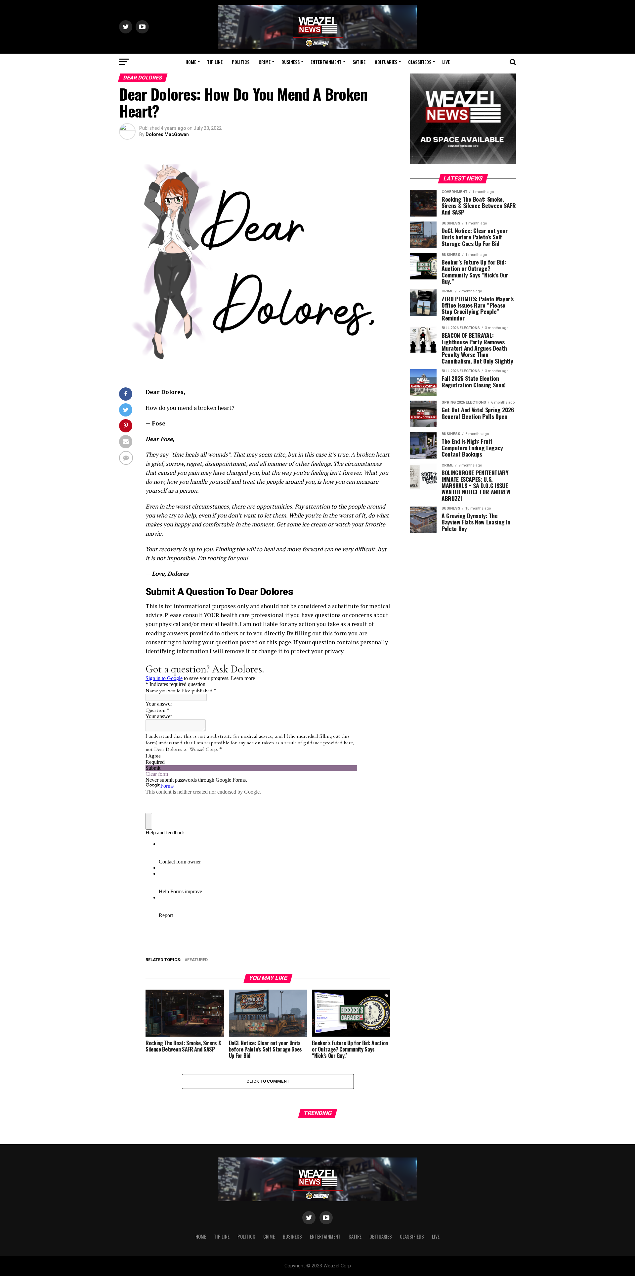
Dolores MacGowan (167, 134)
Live (446, 61)
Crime (265, 61)
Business (290, 61)
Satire (359, 61)
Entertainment (326, 61)
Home (191, 61)
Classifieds (419, 61)
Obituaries (386, 61)
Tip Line (215, 61)
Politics (240, 61)
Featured (197, 960)
